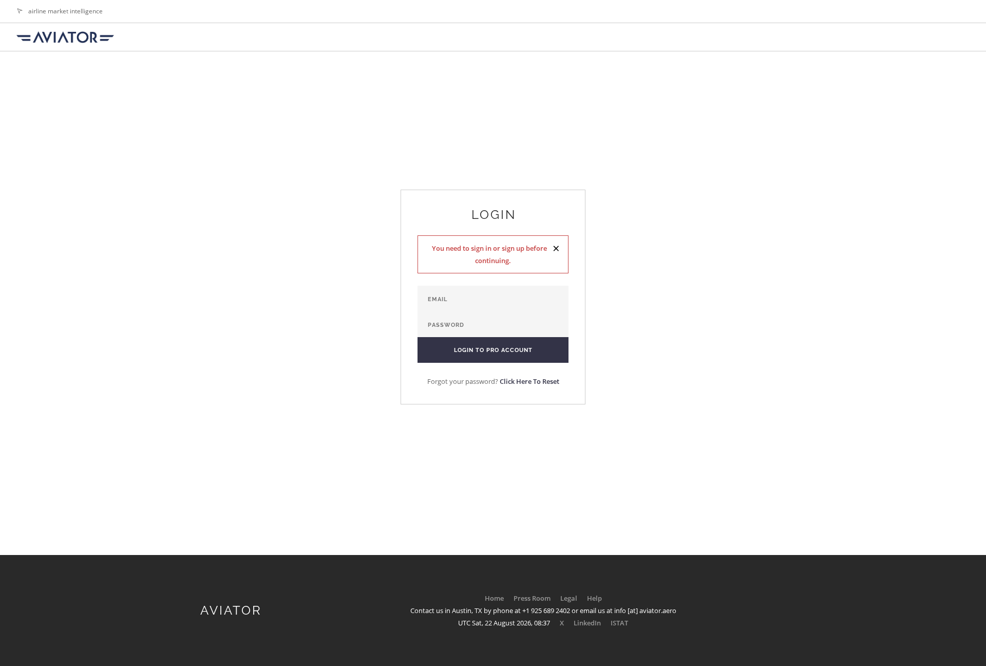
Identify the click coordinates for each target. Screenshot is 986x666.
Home (494, 598)
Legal (568, 598)
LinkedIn (587, 622)
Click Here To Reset (529, 381)
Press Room (532, 598)
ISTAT (619, 622)
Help (594, 598)
